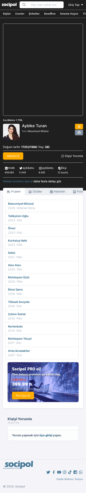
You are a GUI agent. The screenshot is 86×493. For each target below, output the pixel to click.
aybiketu (28, 168)
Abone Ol (13, 156)
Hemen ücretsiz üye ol (18, 181)
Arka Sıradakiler (19, 350)
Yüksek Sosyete (19, 302)
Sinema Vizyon (69, 13)
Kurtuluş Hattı (17, 240)
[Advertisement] (43, 70)
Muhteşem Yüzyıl (20, 338)
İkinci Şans (15, 289)
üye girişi (45, 435)
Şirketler (34, 13)
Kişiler (7, 13)
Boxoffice (50, 13)
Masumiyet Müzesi (38, 131)
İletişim (79, 479)
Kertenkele (15, 326)
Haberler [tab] (59, 191)
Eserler (19, 13)
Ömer (12, 228)
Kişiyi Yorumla (73, 156)
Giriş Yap (74, 4)
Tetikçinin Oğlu (18, 216)
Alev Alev (14, 265)
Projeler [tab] (15, 191)
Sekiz (11, 252)
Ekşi (63, 168)
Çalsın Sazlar (17, 314)
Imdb (11, 168)
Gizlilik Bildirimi (64, 479)
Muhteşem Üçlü (18, 277)
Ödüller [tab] (37, 191)
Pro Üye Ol (23, 395)
